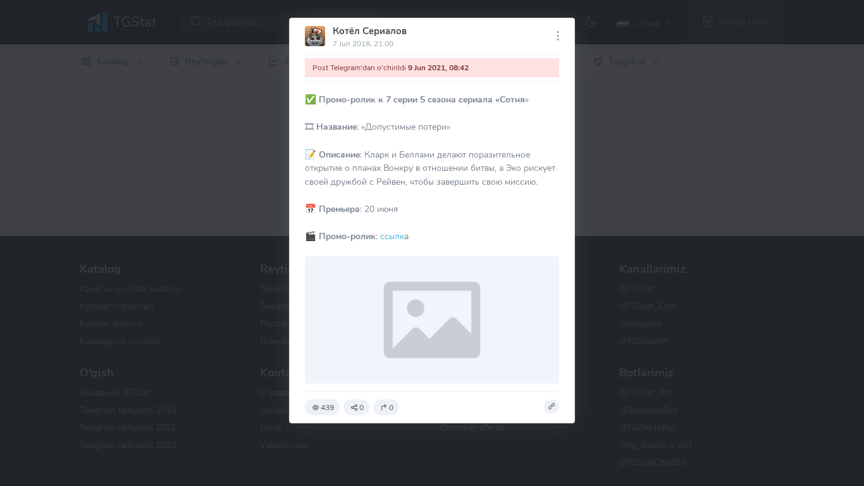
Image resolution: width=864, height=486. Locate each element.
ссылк (391, 236)
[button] (551, 406)
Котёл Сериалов (370, 31)
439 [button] (327, 407)
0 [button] (361, 407)
